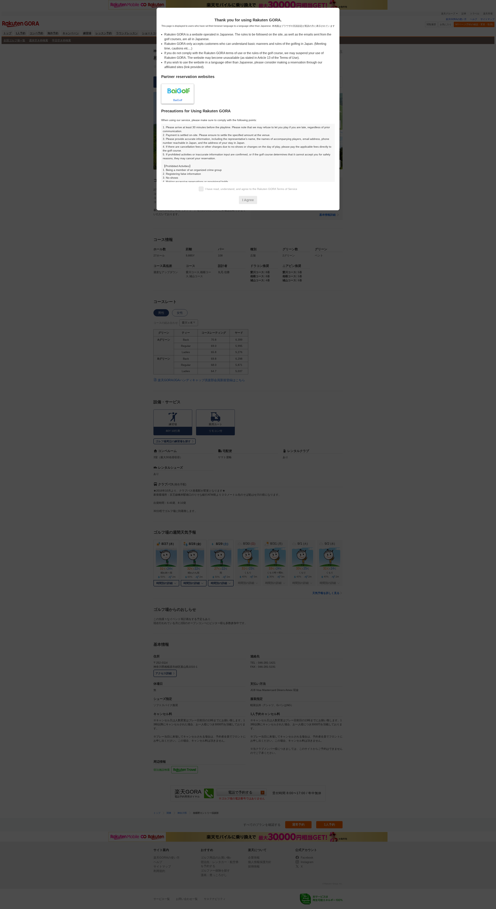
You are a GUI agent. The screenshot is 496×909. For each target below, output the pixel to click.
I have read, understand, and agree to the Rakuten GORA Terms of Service (251, 188)
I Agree (248, 200)
